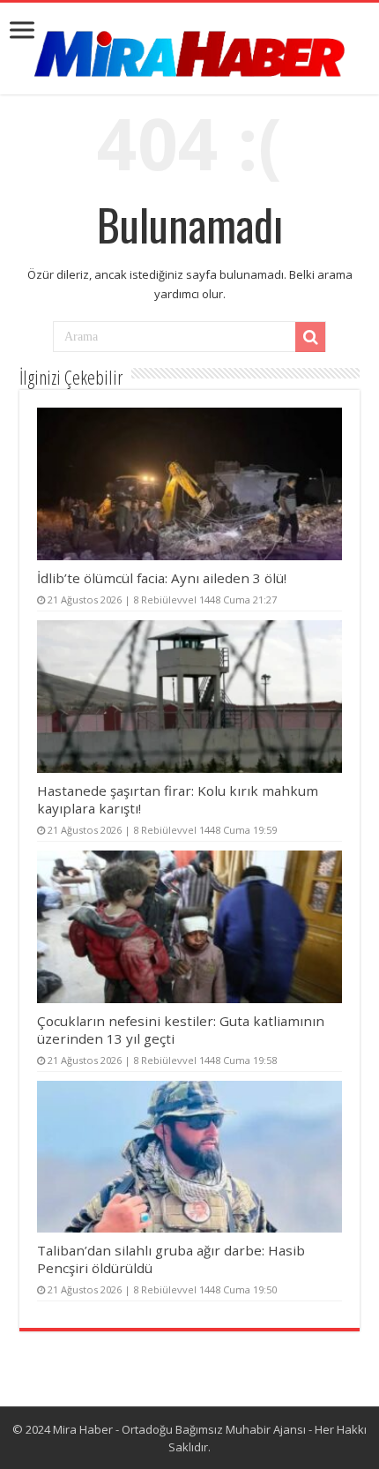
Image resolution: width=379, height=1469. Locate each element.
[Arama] (310, 337)
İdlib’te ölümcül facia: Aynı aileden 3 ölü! (161, 578)
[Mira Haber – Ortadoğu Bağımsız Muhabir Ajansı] (189, 48)
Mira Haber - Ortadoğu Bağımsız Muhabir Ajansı (179, 1429)
